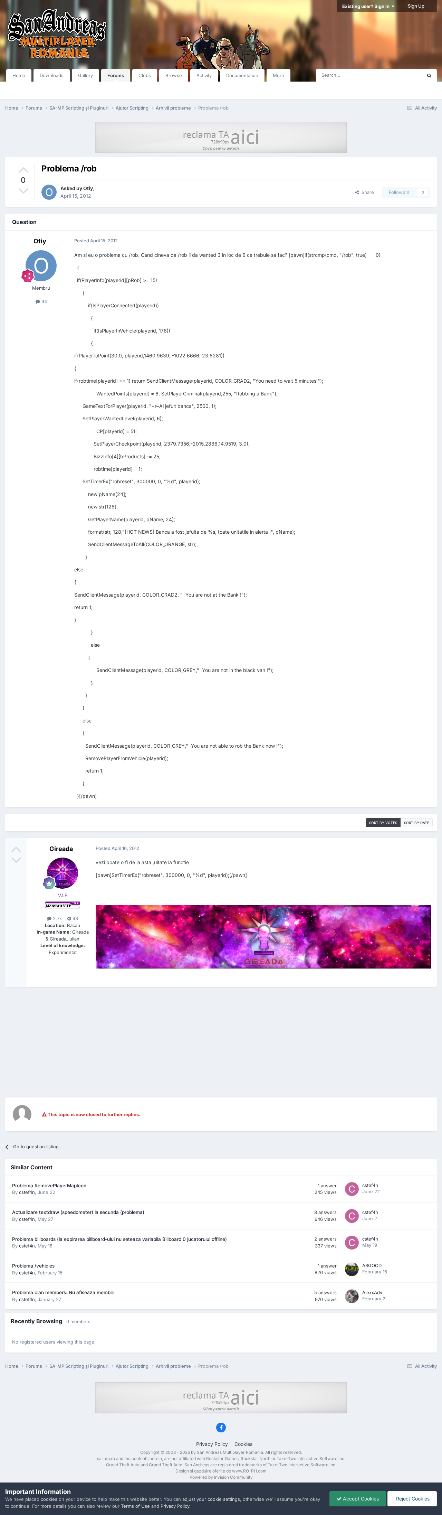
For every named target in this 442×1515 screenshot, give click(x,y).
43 (74, 918)
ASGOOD (372, 1265)
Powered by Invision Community (221, 1477)
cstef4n (27, 1192)
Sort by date (416, 823)
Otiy (88, 188)
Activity (204, 75)
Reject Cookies (412, 1499)
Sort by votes (383, 823)
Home (18, 75)
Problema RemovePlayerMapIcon (49, 1185)
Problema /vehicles (33, 1266)
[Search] (429, 75)
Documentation (242, 75)
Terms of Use (135, 1506)
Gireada (61, 848)
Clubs (144, 75)
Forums (115, 75)
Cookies (243, 1444)
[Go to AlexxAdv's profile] (352, 1296)
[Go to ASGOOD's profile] (352, 1269)
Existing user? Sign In (367, 6)
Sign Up (416, 6)
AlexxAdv (372, 1292)
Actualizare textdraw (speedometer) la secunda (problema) (78, 1212)
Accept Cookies (360, 1499)
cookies (49, 1499)
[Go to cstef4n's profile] (352, 1189)
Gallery (85, 75)
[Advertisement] (221, 1042)
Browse (173, 75)
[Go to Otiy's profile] (49, 192)
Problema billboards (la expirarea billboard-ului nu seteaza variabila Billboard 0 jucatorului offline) (119, 1239)
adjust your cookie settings (211, 1499)
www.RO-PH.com (249, 1471)
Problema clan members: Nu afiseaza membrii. (64, 1292)
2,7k (56, 918)
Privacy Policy (212, 1444)
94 (43, 301)
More (278, 75)
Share (366, 192)
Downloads (52, 75)
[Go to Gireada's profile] (62, 873)
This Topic (402, 75)
